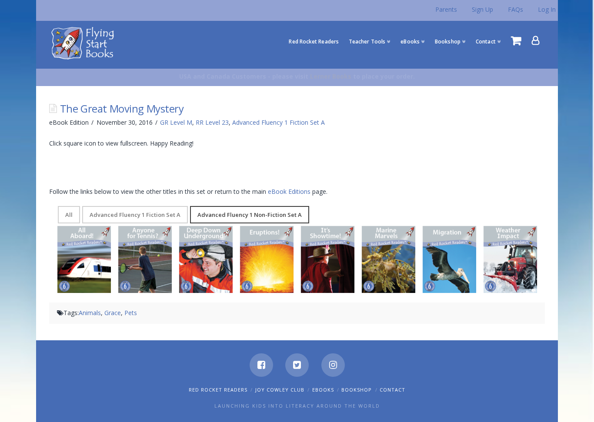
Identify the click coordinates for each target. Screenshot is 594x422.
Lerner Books (330, 76)
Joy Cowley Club (279, 389)
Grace (112, 313)
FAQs (515, 9)
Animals (90, 313)
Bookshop (356, 389)
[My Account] (536, 40)
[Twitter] (297, 365)
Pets (130, 313)
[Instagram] (333, 365)
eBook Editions (289, 191)
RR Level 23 (212, 122)
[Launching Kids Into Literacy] (84, 42)
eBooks (323, 389)
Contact (392, 389)
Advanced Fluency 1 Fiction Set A (278, 122)
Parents (446, 9)
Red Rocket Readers (218, 389)
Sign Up (482, 9)
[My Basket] (516, 40)
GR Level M (176, 122)
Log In (547, 9)
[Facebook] (261, 365)
